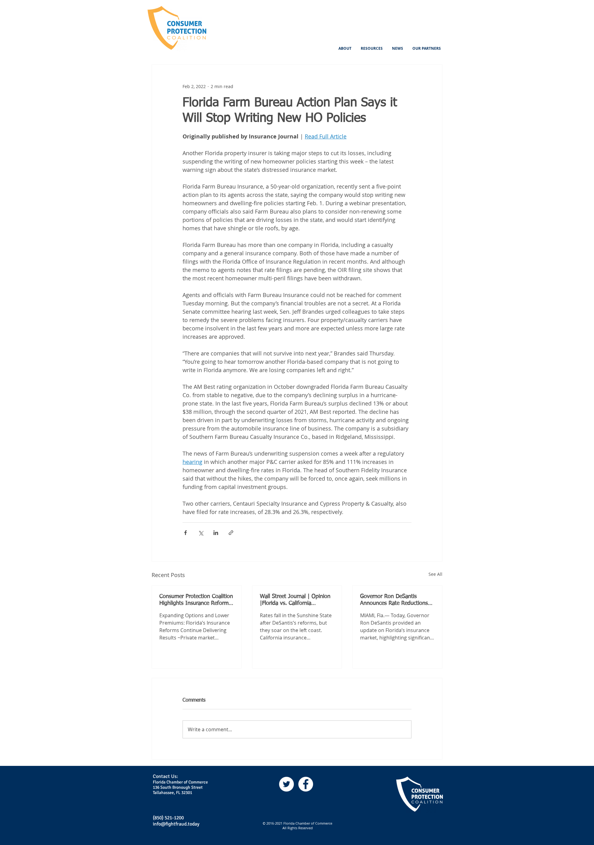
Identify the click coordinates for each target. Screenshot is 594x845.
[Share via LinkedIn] (216, 533)
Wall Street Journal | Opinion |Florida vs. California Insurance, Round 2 (295, 600)
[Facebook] (305, 784)
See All (435, 574)
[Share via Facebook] (185, 533)
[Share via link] (231, 533)
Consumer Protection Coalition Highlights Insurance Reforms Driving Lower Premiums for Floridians (196, 600)
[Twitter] (286, 784)
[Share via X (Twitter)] (201, 533)
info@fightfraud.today (176, 824)
